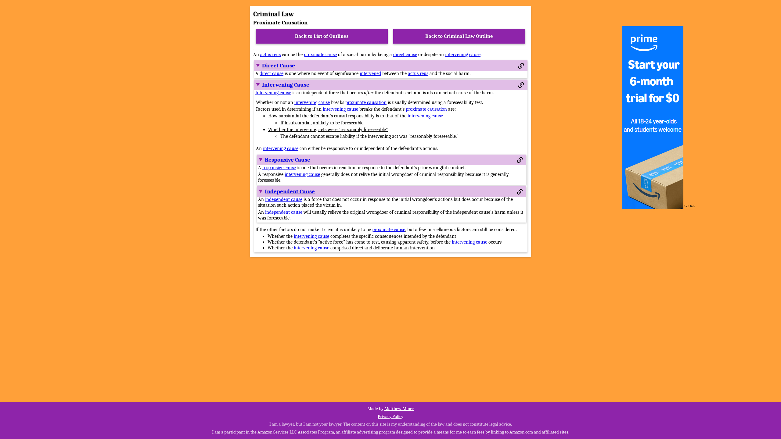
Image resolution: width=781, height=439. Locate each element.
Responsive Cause (287, 159)
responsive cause (279, 167)
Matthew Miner (399, 408)
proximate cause (320, 54)
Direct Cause (278, 65)
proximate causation (366, 102)
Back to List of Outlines (322, 36)
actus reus (270, 54)
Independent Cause (290, 191)
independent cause (283, 199)
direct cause (405, 54)
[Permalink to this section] (521, 66)
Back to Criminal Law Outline (459, 36)
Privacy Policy (390, 416)
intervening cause (462, 54)
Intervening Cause (285, 84)
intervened (370, 73)
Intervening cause (273, 92)
